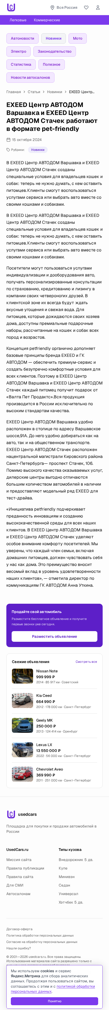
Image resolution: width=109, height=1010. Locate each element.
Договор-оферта (19, 929)
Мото (77, 38)
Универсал (68, 893)
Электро (18, 51)
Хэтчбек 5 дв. (71, 902)
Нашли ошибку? (18, 948)
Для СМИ (14, 885)
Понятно (54, 1001)
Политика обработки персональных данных (40, 935)
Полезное (51, 64)
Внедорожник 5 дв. (76, 859)
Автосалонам (18, 893)
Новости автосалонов (30, 77)
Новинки (53, 38)
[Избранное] (86, 7)
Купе (63, 868)
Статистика (21, 64)
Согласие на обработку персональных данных (42, 942)
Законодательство (54, 51)
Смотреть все (86, 662)
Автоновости (22, 38)
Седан (64, 885)
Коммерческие (47, 20)
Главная (13, 91)
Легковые (18, 20)
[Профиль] (98, 7)
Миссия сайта (18, 859)
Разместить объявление (54, 636)
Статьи (34, 91)
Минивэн (67, 876)
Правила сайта (19, 876)
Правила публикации (25, 868)
